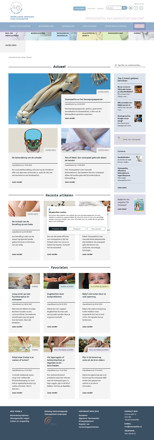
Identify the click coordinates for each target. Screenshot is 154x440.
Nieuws (29, 57)
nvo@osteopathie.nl (133, 426)
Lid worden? (79, 8)
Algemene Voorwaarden (89, 418)
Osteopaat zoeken (116, 26)
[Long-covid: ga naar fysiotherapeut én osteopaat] (24, 303)
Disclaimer (83, 415)
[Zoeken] (124, 8)
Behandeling (46, 26)
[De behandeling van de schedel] (33, 158)
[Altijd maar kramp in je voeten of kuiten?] (24, 367)
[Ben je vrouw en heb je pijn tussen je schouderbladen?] (125, 91)
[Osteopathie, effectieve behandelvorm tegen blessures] (125, 174)
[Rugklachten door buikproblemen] (59, 303)
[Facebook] (136, 8)
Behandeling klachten (19, 415)
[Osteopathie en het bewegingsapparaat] (59, 98)
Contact (100, 8)
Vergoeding (90, 26)
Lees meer (122, 209)
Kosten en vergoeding (19, 421)
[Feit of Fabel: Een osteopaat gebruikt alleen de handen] (85, 158)
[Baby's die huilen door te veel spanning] (94, 303)
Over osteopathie (20, 26)
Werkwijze (68, 26)
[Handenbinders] (125, 159)
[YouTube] (130, 8)
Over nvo (91, 8)
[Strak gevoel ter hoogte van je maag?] (125, 121)
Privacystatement (86, 421)
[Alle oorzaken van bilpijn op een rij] (125, 106)
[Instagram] (141, 8)
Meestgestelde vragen (19, 418)
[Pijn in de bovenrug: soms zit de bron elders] (94, 367)
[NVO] (16, 8)
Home (23, 57)
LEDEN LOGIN (139, 4)
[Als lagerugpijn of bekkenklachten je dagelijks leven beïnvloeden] (59, 367)
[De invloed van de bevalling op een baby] (24, 230)
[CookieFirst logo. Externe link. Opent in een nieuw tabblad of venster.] (50, 209)
